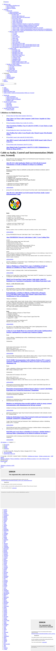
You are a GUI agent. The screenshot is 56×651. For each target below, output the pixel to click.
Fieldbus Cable (12, 48)
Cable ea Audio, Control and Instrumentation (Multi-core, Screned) (27, 27)
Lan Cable (11, 66)
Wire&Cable (9, 10)
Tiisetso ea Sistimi (10, 77)
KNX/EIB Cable (16, 49)
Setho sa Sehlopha (10, 6)
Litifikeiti (8, 76)
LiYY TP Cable (16, 36)
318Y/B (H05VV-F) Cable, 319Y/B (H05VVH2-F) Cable (25, 46)
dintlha (11, 187)
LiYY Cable (15, 35)
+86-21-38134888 (8, 452)
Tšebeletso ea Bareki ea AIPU (7, 465)
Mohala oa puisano (31, 458)
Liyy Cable (39, 458)
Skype (2, 466)
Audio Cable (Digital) (17, 21)
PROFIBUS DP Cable (17, 53)
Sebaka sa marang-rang (44, 456)
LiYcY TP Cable (16, 42)
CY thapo (14, 34)
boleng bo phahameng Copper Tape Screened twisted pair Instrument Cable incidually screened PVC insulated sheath (29, 417)
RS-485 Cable (15, 14)
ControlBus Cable (16, 59)
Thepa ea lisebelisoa (14, 12)
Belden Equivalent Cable (15, 13)
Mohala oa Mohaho (5, 458)
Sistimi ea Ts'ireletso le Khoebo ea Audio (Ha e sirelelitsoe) (25, 23)
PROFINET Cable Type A (18, 55)
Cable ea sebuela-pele (17, 22)
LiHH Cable (15, 38)
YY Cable (14, 33)
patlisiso (8, 187)
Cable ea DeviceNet (17, 56)
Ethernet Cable (45, 458)
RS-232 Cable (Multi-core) (18, 16)
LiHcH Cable (15, 40)
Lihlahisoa (6, 9)
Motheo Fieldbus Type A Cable (19, 61)
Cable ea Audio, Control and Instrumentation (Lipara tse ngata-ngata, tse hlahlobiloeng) (32, 30)
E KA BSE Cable (16, 51)
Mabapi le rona (7, 4)
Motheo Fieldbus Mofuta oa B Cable (20, 62)
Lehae (5, 87)
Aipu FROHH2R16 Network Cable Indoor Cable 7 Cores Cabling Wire (27, 237)
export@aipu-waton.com (9, 453)
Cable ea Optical (13, 72)
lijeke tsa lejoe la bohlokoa (15, 65)
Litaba (5, 79)
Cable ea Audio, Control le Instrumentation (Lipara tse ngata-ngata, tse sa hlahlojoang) (32, 29)
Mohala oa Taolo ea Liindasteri (16, 31)
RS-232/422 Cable (16, 18)
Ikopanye (6, 81)
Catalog (8, 74)
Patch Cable (12, 69)
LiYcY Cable (15, 39)
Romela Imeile (4, 461)
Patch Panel (12, 68)
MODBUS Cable (16, 60)
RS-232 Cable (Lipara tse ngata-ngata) (21, 17)
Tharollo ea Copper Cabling (12, 64)
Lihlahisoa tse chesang (33, 456)
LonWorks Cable (16, 57)
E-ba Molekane (9, 78)
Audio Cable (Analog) (17, 19)
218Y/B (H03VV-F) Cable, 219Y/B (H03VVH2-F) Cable (25, 44)
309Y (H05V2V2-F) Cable (18, 43)
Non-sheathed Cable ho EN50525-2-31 (21, 47)
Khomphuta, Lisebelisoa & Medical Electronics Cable (24, 26)
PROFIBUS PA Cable (17, 52)
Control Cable (23, 458)
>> (8, 442)
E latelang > (4, 442)
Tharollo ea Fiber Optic (11, 70)
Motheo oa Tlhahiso (11, 8)
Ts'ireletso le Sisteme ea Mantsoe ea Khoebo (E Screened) (25, 25)
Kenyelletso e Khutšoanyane (13, 5)
